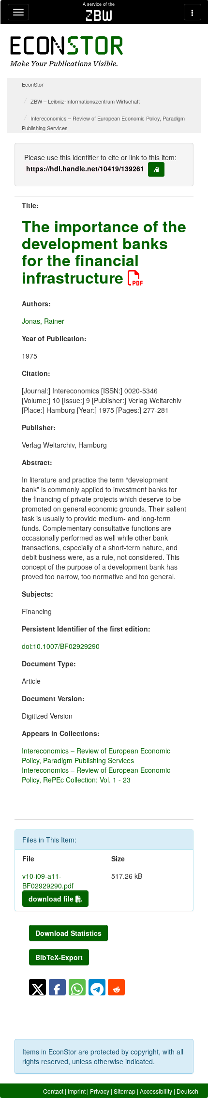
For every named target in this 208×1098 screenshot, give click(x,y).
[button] (37, 987)
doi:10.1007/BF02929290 (61, 646)
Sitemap (124, 1091)
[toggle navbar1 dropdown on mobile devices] (18, 12)
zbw (99, 15)
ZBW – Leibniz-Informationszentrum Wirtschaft (85, 101)
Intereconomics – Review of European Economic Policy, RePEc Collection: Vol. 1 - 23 (96, 774)
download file (52, 898)
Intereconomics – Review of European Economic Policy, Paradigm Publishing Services (96, 755)
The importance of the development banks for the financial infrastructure (104, 251)
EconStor (33, 84)
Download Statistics (68, 933)
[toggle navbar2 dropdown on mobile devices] (192, 12)
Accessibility (156, 1091)
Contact (53, 1091)
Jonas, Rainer (43, 321)
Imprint (77, 1091)
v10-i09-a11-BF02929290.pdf (48, 880)
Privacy (99, 1091)
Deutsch (187, 1091)
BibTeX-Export (59, 957)
